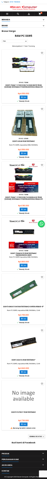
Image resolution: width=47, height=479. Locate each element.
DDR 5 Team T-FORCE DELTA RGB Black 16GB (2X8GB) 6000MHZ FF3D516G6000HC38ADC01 (23, 198)
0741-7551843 (15, 2)
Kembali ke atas (37, 436)
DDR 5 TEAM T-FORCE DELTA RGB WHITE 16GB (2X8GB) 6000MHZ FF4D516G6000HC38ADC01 (23, 86)
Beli (23, 97)
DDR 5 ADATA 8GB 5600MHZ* (23, 360)
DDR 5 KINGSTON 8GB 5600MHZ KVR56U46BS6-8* (23, 306)
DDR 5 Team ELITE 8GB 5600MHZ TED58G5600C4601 (23, 254)
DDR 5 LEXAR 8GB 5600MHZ (23, 141)
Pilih (15, 41)
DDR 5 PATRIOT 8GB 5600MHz (23, 412)
